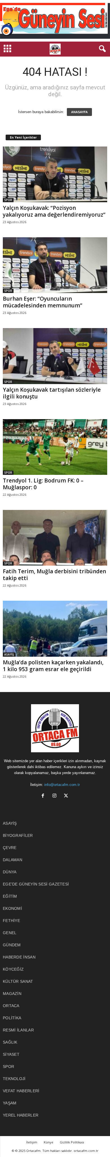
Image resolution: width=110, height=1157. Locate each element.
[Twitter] (66, 796)
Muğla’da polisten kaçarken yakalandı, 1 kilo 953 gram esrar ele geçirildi (53, 666)
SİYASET (11, 1054)
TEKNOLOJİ (14, 1078)
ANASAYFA (79, 112)
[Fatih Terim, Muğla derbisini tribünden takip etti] (55, 538)
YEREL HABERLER (20, 1115)
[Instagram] (55, 796)
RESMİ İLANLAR (18, 1030)
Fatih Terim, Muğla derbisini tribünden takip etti (54, 575)
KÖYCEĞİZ (13, 969)
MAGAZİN (12, 993)
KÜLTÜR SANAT (18, 981)
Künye (48, 1142)
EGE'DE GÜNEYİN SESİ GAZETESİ (36, 884)
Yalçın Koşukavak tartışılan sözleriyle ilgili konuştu (52, 393)
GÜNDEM (12, 945)
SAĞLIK (10, 1042)
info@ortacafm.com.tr (62, 785)
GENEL (10, 932)
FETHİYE (11, 920)
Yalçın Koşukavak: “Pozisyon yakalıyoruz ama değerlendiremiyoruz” (54, 211)
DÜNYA (10, 872)
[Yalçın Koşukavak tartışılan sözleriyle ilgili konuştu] (55, 356)
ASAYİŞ (9, 654)
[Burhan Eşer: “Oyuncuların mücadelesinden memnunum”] (55, 265)
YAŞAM (10, 1103)
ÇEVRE (10, 847)
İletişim (31, 1142)
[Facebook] (44, 796)
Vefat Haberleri (21, 1091)
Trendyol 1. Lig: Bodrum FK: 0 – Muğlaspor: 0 (43, 484)
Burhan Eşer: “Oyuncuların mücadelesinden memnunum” (42, 302)
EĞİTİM (10, 896)
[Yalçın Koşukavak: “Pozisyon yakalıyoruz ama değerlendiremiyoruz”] (55, 174)
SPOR (8, 200)
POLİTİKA (12, 1018)
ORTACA (11, 1005)
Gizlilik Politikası (72, 1142)
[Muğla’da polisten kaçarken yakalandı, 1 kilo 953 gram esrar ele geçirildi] (55, 628)
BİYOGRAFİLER (18, 835)
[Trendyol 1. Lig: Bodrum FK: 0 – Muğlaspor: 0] (55, 447)
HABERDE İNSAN (19, 957)
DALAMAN (12, 859)
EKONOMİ (12, 908)
